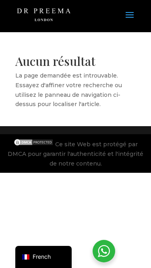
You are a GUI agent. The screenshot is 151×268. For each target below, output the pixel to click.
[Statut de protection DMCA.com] (34, 144)
